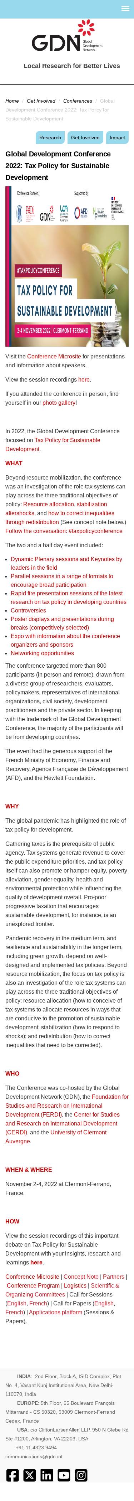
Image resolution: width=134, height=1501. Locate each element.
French (38, 1303)
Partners (113, 1277)
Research (50, 137)
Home (12, 101)
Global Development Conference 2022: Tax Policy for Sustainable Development (58, 165)
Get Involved (41, 101)
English (16, 1303)
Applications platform (55, 1312)
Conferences (77, 101)
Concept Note (82, 1277)
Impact (117, 137)
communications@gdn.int (34, 1456)
